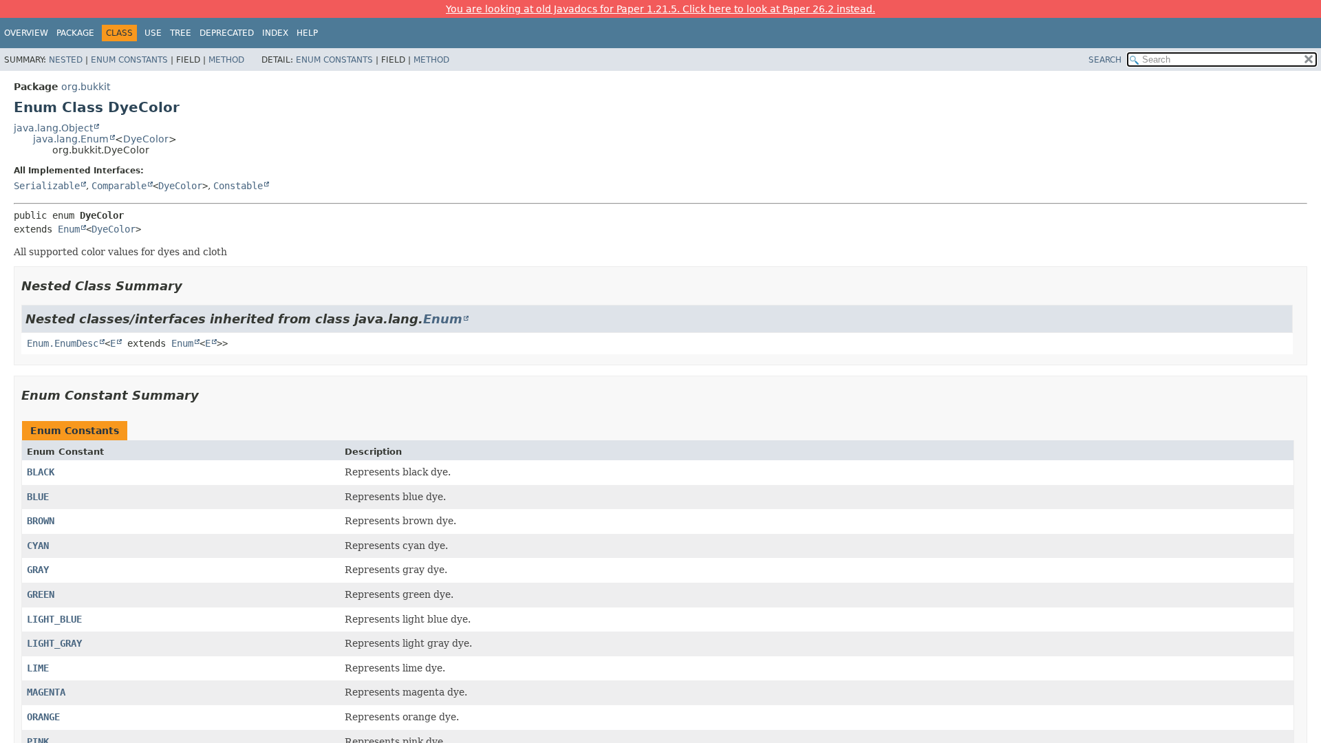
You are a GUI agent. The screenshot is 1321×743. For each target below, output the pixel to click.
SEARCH (1104, 60)
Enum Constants (129, 60)
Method (226, 60)
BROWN (40, 520)
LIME (38, 668)
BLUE (38, 496)
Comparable (119, 185)
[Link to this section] (191, 286)
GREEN (40, 594)
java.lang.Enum (71, 138)
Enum (69, 229)
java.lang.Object (53, 127)
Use (153, 33)
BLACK (40, 471)
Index (275, 33)
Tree (180, 33)
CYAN (38, 545)
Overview (26, 33)
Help (307, 33)
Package (75, 33)
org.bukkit (85, 86)
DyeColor (146, 138)
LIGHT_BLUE (54, 619)
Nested (66, 60)
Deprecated (227, 33)
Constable (238, 185)
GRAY (38, 569)
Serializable (47, 185)
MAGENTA (46, 692)
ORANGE (43, 716)
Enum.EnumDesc (62, 343)
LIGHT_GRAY (54, 643)
